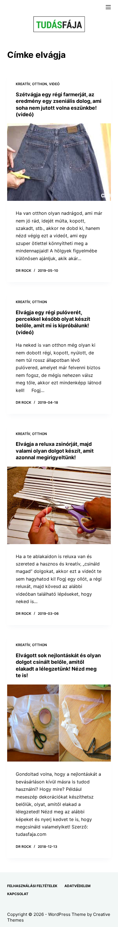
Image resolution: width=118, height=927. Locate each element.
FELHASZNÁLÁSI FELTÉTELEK (32, 886)
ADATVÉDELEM (77, 886)
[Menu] (108, 7)
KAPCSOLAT (17, 894)
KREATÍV (23, 84)
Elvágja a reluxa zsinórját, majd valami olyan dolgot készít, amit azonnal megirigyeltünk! (55, 450)
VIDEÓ (54, 84)
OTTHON (39, 84)
